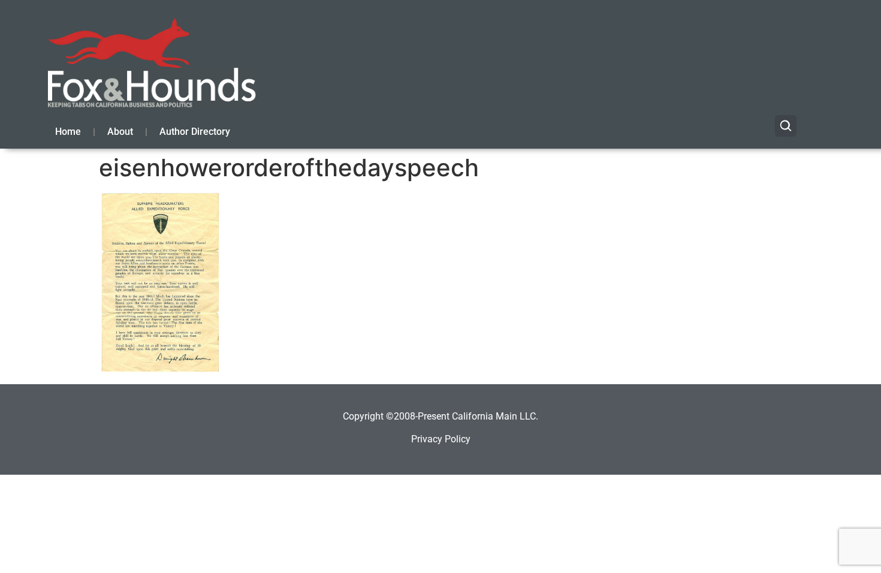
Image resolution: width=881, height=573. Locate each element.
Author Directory (194, 131)
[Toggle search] (785, 126)
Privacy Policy (440, 439)
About (120, 131)
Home (68, 131)
